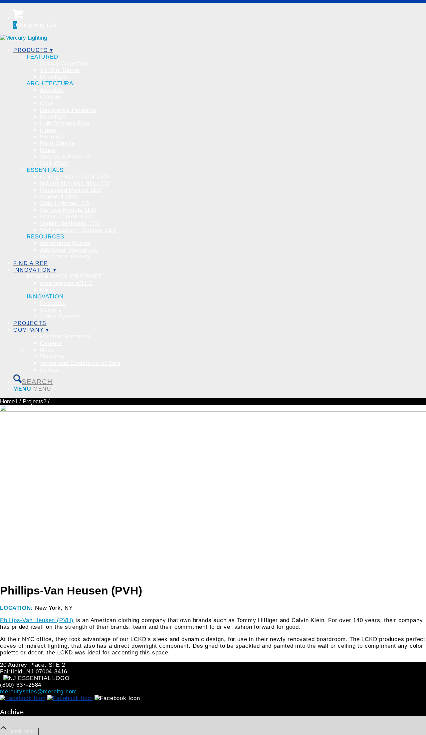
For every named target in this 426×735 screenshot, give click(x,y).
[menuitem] (219, 153)
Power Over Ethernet (64, 276)
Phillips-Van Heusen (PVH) (37, 620)
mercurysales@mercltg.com (38, 691)
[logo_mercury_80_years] (23, 38)
